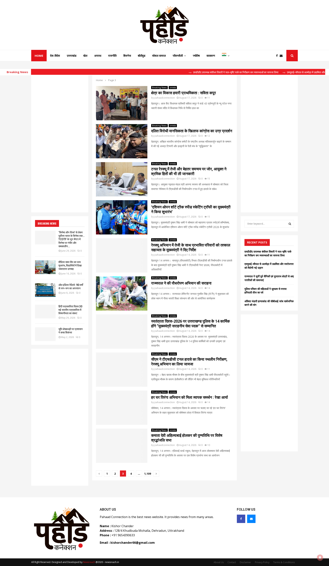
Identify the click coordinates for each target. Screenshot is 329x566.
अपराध (97, 55)
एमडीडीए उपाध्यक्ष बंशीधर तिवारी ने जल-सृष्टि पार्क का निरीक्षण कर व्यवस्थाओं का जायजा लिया (267, 253)
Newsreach (89, 562)
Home (39, 55)
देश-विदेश (55, 55)
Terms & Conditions (284, 562)
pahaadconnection (164, 97)
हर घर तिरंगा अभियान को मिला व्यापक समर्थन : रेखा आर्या (189, 397)
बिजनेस (127, 55)
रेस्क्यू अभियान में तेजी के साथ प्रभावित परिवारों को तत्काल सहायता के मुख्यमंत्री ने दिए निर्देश (190, 247)
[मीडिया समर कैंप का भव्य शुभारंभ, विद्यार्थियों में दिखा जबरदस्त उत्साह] (45, 267)
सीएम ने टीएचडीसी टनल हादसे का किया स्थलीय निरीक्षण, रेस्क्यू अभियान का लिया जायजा (189, 361)
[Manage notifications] (320, 558)
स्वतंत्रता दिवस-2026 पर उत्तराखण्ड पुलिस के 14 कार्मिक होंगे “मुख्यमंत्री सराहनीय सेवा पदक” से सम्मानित (190, 323)
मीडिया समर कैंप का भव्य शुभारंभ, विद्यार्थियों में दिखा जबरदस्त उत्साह (70, 265)
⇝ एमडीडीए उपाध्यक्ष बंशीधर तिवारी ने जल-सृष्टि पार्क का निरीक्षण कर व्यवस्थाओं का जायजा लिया (216, 72)
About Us (219, 562)
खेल (85, 55)
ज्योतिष (196, 55)
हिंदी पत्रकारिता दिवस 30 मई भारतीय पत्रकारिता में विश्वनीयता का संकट (70, 310)
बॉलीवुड (141, 55)
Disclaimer (245, 562)
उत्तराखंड (71, 55)
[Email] (282, 55)
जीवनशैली (178, 55)
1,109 (147, 473)
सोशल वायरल (159, 55)
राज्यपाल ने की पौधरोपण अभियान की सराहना (181, 283)
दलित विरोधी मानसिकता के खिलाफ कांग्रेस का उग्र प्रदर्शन (191, 131)
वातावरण (211, 55)
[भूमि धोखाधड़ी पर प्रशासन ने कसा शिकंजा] (45, 334)
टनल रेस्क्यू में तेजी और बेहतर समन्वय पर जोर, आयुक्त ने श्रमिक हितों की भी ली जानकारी (188, 171)
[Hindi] (225, 55)
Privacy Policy (262, 562)
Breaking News (159, 87)
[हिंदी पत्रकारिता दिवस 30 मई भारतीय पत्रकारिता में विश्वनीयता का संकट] (45, 311)
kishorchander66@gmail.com (132, 542)
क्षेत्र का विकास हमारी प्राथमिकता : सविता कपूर (183, 93)
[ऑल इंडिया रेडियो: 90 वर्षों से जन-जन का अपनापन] (45, 290)
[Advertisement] (60, 144)
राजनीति (112, 55)
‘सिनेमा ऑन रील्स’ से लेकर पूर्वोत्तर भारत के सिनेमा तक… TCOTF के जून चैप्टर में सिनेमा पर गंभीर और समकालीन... (71, 239)
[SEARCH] (290, 224)
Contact (232, 562)
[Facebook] (278, 55)
